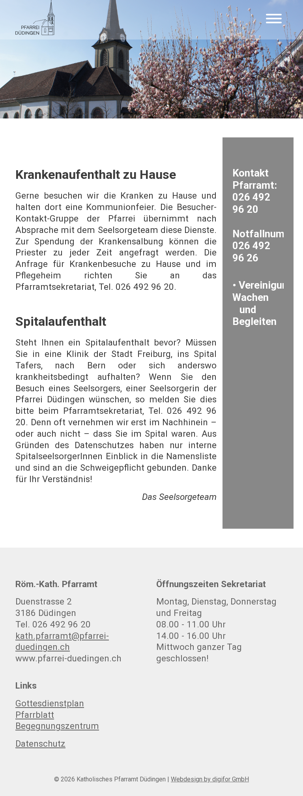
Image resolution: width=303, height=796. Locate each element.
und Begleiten (254, 316)
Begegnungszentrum (57, 726)
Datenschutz (40, 743)
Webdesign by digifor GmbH (210, 779)
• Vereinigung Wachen (263, 291)
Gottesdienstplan (49, 703)
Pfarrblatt (34, 715)
